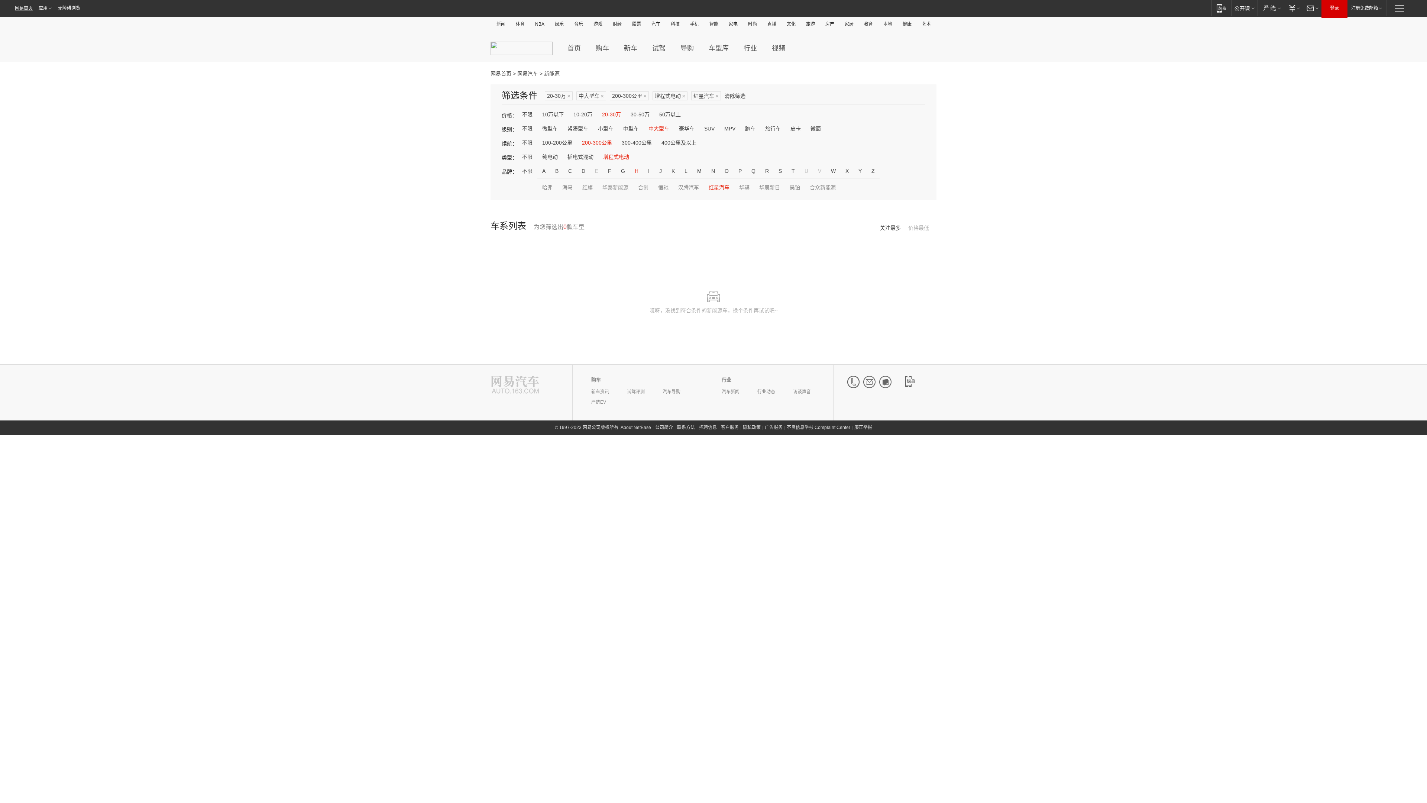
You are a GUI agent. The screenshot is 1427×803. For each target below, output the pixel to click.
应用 (43, 8)
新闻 (500, 24)
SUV (709, 129)
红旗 (587, 187)
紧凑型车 (577, 129)
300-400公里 (637, 143)
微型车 (550, 129)
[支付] (1293, 8)
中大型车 (591, 96)
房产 (829, 24)
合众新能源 (823, 187)
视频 (778, 48)
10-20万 (582, 114)
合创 (643, 187)
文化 (791, 24)
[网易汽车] (515, 385)
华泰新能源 (615, 187)
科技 (675, 24)
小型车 (606, 129)
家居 (849, 24)
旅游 (810, 24)
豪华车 (687, 129)
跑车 (750, 129)
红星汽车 (706, 96)
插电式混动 (580, 157)
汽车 (655, 24)
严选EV (598, 402)
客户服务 (730, 427)
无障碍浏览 (69, 8)
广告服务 (774, 427)
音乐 (578, 24)
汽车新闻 (731, 391)
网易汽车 (527, 74)
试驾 (659, 48)
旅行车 (773, 129)
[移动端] (1221, 8)
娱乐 (559, 24)
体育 (520, 24)
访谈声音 (802, 391)
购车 (602, 48)
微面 (815, 129)
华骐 (744, 187)
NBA (539, 24)
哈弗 (547, 187)
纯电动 (550, 157)
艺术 (926, 24)
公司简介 (664, 427)
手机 (694, 24)
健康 (907, 24)
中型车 (631, 129)
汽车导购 (671, 391)
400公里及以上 (678, 143)
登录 (1334, 8)
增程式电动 (670, 96)
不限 (527, 114)
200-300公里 (629, 96)
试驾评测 (636, 391)
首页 (574, 48)
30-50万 (640, 114)
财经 (617, 24)
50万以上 (670, 114)
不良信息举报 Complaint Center (818, 427)
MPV (729, 129)
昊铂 (795, 187)
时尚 (752, 24)
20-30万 (558, 96)
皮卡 (795, 129)
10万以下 (553, 114)
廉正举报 (863, 427)
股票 (636, 24)
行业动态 (766, 391)
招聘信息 (708, 427)
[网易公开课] (1244, 8)
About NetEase (636, 427)
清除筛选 (735, 96)
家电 (733, 24)
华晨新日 (769, 187)
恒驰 (663, 187)
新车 (630, 48)
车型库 (719, 48)
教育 (868, 24)
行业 (750, 48)
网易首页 (24, 8)
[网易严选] (1271, 8)
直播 (771, 24)
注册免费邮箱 (1364, 8)
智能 (713, 24)
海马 (567, 187)
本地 (887, 24)
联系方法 (686, 427)
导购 (687, 48)
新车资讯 (600, 391)
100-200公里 (557, 143)
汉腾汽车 (688, 187)
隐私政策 (752, 427)
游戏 (597, 24)
